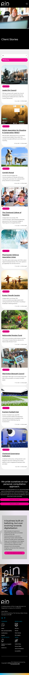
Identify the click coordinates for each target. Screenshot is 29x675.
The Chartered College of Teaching (11, 214)
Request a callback (14, 503)
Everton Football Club (10, 412)
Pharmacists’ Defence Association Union (10, 256)
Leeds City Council (9, 90)
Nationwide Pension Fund (12, 335)
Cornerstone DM (15, 663)
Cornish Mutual (8, 172)
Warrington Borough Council (13, 374)
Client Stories (6, 86)
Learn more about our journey (14, 553)
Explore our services (14, 499)
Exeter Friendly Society (11, 295)
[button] (14, 55)
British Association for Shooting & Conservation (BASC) (14, 131)
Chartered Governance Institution (11, 455)
